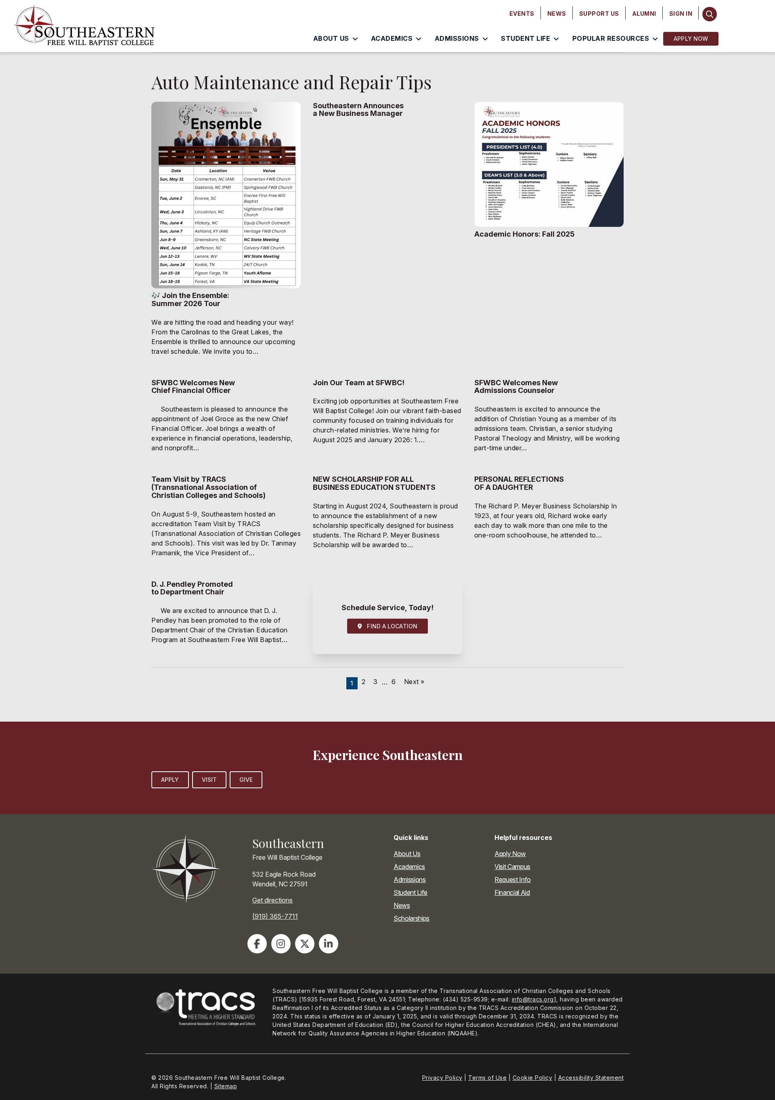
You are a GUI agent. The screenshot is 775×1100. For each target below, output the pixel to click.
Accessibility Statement (591, 1077)
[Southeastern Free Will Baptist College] (102, 26)
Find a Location (389, 626)
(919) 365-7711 (275, 916)
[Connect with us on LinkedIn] (328, 943)
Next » (414, 682)
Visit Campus (512, 867)
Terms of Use (487, 1077)
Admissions (410, 879)
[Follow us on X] (304, 943)
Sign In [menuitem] (681, 13)
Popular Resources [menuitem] (610, 38)
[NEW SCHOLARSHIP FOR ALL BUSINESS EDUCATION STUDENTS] (387, 521)
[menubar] (601, 13)
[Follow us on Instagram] (281, 943)
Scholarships (411, 918)
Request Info (512, 879)
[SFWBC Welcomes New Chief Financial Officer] (226, 421)
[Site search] (709, 14)
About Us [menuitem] (331, 38)
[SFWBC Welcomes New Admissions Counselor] (549, 421)
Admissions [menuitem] (457, 38)
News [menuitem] (556, 13)
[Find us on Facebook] (257, 943)
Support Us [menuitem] (599, 13)
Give (246, 779)
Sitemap (225, 1086)
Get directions (272, 900)
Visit (209, 779)
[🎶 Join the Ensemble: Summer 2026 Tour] (226, 234)
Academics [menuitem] (392, 38)
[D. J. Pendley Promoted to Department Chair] (226, 617)
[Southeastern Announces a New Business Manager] (387, 234)
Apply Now (691, 38)
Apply (170, 779)
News (402, 905)
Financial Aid (512, 892)
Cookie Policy (533, 1077)
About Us (407, 854)
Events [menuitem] (521, 13)
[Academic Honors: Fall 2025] (549, 234)
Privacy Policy (442, 1077)
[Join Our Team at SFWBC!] (387, 421)
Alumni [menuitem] (644, 13)
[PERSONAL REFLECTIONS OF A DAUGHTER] (549, 521)
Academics (409, 867)
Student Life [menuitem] (525, 38)
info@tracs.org (533, 999)
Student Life (410, 892)
